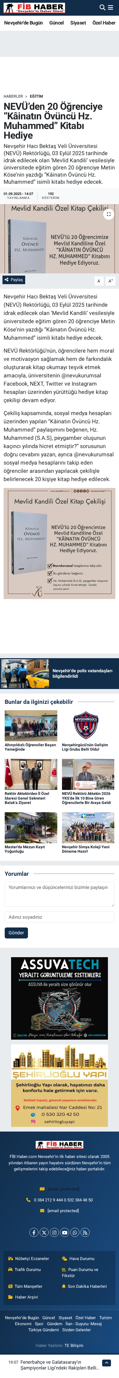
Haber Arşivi (26, 1297)
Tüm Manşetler (28, 1286)
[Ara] (102, 7)
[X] (44, 1232)
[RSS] (85, 1232)
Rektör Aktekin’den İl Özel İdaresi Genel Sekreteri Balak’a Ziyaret (27, 798)
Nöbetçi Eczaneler (32, 1258)
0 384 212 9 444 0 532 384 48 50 (63, 1200)
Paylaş (17, 279)
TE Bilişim (73, 1345)
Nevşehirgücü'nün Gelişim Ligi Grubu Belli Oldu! (85, 747)
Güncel (56, 23)
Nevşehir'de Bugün (23, 23)
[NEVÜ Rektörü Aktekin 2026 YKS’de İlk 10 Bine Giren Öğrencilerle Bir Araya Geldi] (88, 774)
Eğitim (36, 96)
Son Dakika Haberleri (87, 1286)
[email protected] (63, 1189)
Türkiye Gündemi (43, 1329)
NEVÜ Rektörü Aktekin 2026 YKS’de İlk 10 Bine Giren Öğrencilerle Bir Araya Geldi (86, 798)
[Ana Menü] (110, 7)
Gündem (54, 1323)
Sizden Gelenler (76, 1329)
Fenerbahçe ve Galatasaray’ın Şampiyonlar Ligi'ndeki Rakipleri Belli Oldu (58, 1368)
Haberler (13, 96)
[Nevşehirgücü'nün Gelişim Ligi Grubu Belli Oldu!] (88, 725)
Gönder (16, 932)
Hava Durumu (81, 1258)
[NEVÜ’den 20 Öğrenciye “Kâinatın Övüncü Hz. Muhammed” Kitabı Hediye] (59, 238)
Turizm (105, 1317)
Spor (39, 1323)
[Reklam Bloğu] (59, 998)
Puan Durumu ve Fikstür (80, 1272)
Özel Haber (104, 23)
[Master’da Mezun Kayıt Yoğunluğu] (31, 827)
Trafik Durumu (28, 1269)
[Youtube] (64, 1232)
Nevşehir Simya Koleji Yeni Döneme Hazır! (86, 849)
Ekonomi (23, 1323)
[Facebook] (33, 1232)
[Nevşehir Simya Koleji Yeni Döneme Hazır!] (88, 827)
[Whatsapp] (74, 1232)
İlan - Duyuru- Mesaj (84, 1323)
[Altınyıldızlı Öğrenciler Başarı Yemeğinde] (31, 725)
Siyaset (78, 23)
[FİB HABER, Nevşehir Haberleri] (34, 8)
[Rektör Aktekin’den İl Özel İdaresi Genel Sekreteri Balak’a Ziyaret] (31, 774)
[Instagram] (54, 1232)
